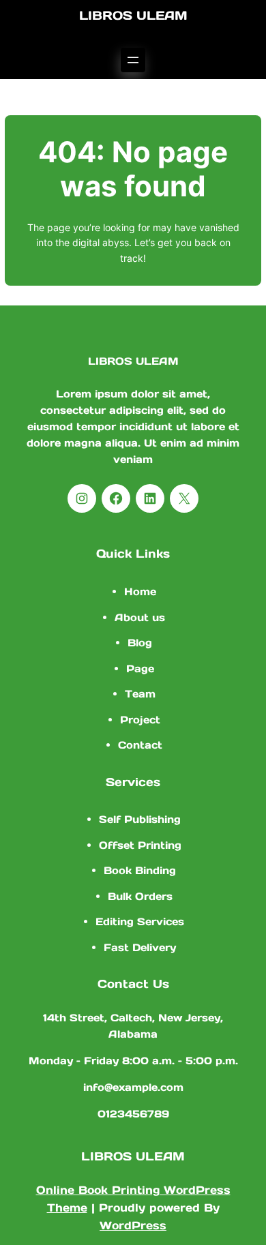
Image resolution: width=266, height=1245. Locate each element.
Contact (140, 744)
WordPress (133, 1225)
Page (140, 668)
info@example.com (133, 1087)
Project (140, 719)
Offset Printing (140, 845)
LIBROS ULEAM (133, 15)
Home (140, 591)
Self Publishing (140, 819)
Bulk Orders (140, 896)
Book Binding (140, 870)
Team (140, 693)
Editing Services (139, 921)
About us (140, 617)
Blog (140, 642)
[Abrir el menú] (133, 60)
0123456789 (133, 1113)
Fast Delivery (140, 947)
